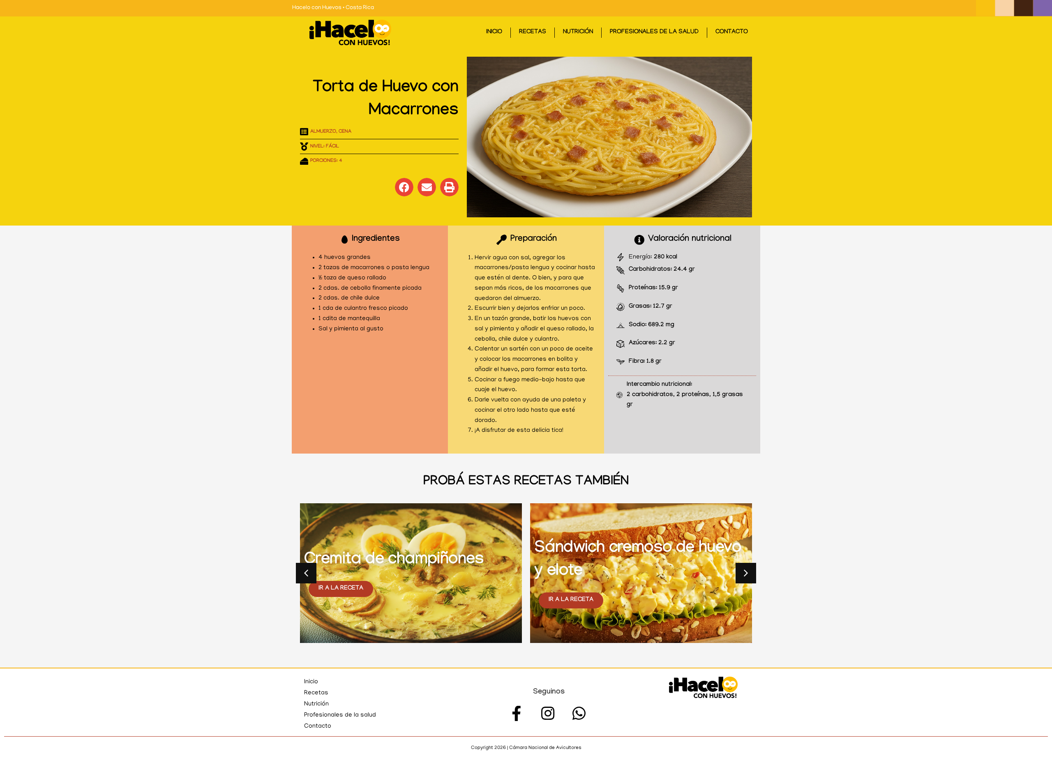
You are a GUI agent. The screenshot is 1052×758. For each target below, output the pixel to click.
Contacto (731, 32)
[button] (404, 187)
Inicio (494, 32)
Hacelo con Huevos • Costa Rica (333, 8)
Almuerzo (323, 132)
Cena (345, 132)
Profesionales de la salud (654, 32)
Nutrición (578, 32)
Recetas (532, 32)
